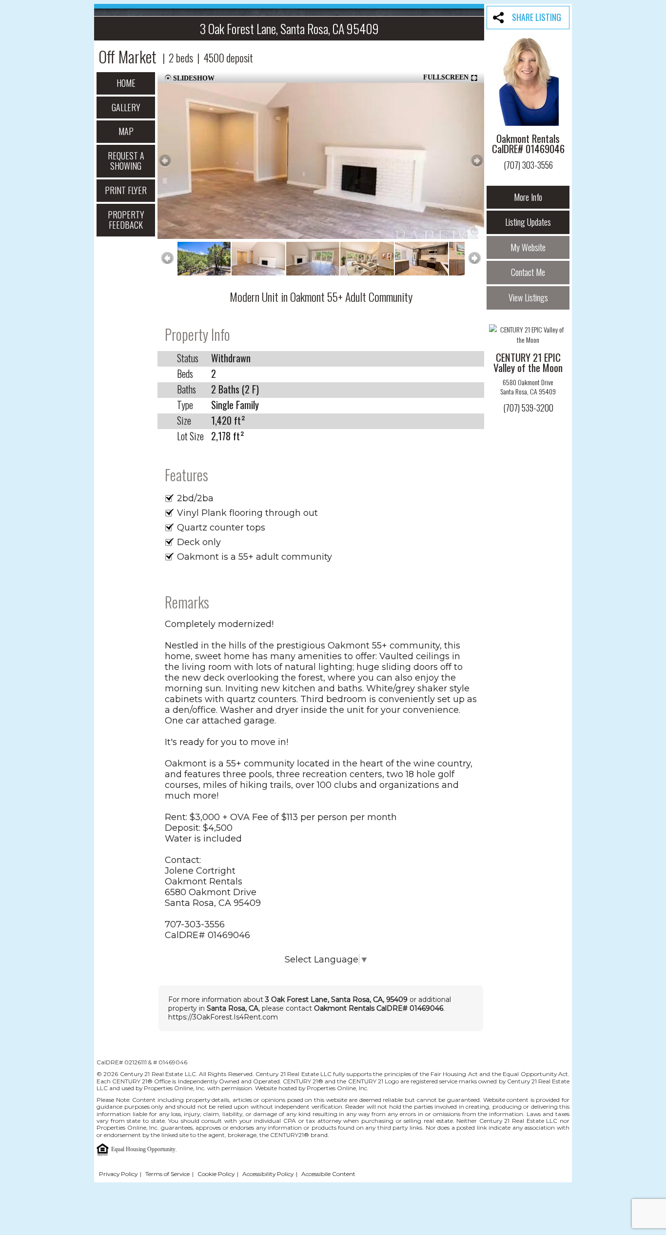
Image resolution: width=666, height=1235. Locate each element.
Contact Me (528, 272)
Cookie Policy (216, 1173)
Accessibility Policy (268, 1173)
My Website (528, 247)
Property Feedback (126, 220)
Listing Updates (528, 222)
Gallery (126, 107)
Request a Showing (126, 161)
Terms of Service (167, 1173)
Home (126, 83)
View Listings (528, 297)
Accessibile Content (328, 1173)
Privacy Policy (118, 1173)
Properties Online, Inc (127, 1127)
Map (126, 131)
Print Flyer (126, 190)
